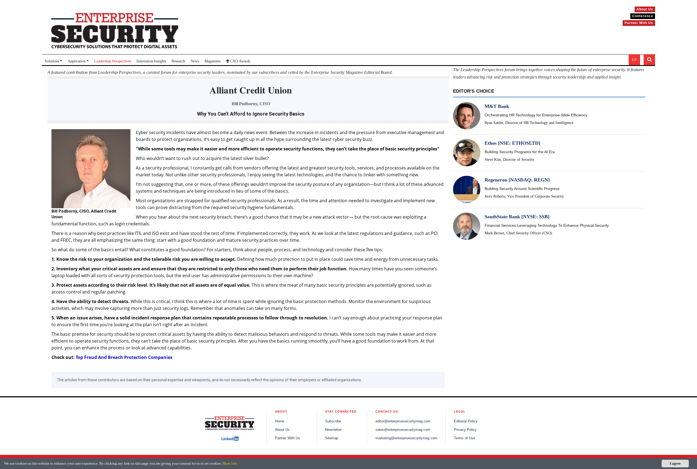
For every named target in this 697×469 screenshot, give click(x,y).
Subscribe (333, 421)
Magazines (212, 61)
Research (178, 61)
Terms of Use (464, 438)
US (634, 60)
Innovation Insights (151, 61)
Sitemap (331, 438)
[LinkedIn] (229, 438)
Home (279, 421)
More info (229, 463)
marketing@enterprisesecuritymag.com (406, 438)
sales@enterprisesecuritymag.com (402, 430)
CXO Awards (240, 61)
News (195, 61)
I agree (675, 463)
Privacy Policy (465, 430)
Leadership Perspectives (112, 61)
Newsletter (333, 430)
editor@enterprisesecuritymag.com (402, 421)
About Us (282, 430)
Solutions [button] (52, 61)
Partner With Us (287, 438)
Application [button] (76, 61)
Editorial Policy (466, 421)
